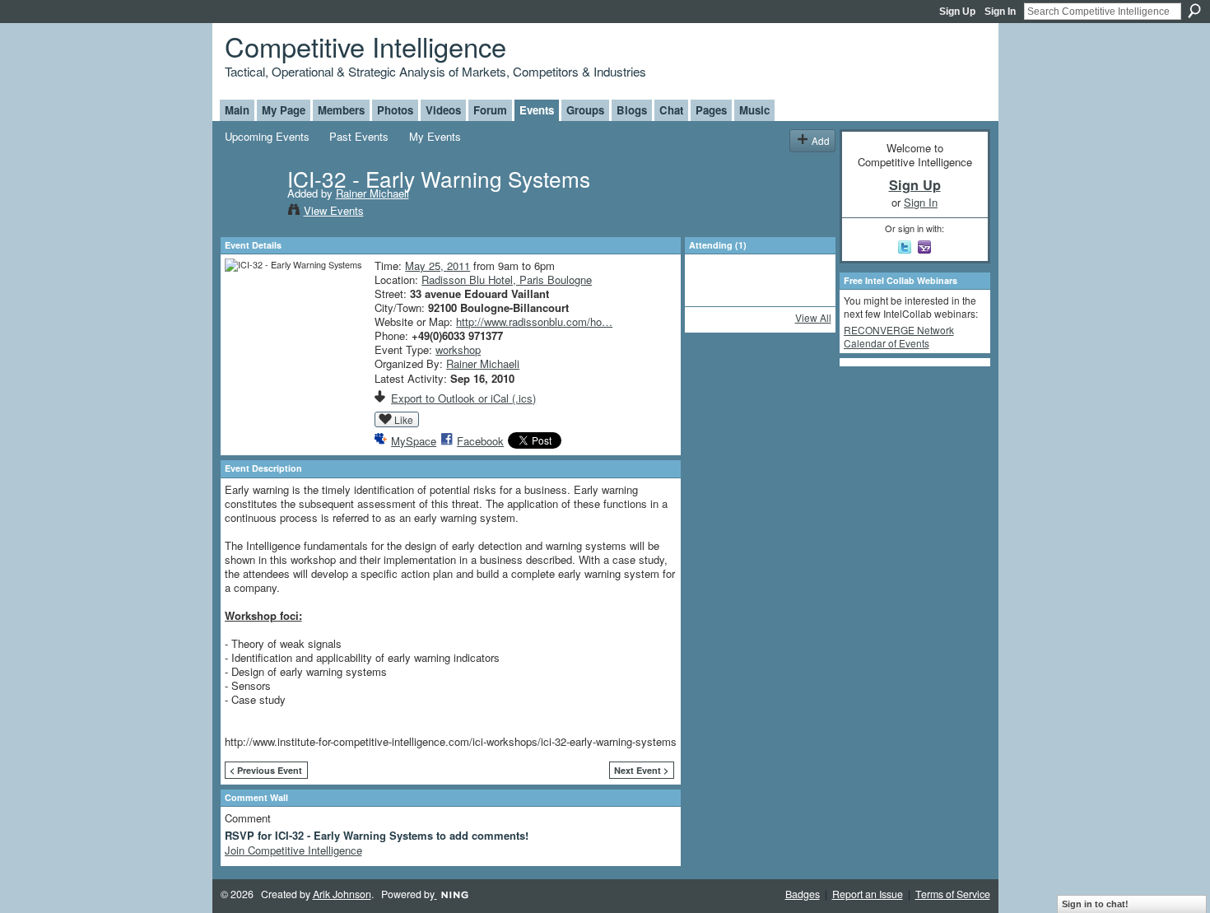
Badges (802, 894)
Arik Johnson (342, 894)
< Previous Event (266, 770)
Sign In (1000, 11)
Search (1194, 10)
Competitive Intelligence (365, 45)
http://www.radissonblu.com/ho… (534, 321)
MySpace (413, 441)
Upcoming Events (267, 136)
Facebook (480, 441)
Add (821, 140)
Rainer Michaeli (372, 193)
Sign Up (957, 11)
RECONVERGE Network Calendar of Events (899, 336)
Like (403, 419)
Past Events (359, 136)
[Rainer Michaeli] (251, 212)
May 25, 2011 (437, 265)
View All (813, 317)
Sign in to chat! (1095, 904)
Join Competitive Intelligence (293, 850)
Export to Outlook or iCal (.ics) (463, 398)
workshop (458, 349)
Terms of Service (952, 894)
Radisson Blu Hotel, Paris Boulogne (506, 279)
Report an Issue (867, 894)
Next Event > (641, 770)
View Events (334, 210)
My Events (435, 136)
